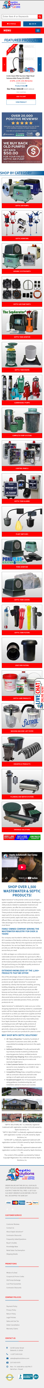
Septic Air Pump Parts (22, 304)
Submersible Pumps (22, 403)
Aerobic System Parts (22, 271)
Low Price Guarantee (13, 1284)
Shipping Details (12, 1254)
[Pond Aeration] (22, 552)
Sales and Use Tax (12, 1321)
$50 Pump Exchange (13, 1280)
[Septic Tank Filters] (22, 617)
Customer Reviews (12, 1224)
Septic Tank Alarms (22, 501)
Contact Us (10, 1228)
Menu (7, 30)
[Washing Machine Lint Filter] (22, 716)
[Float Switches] (22, 519)
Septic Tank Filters (22, 633)
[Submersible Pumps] (22, 387)
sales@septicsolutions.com (19, 1358)
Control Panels (22, 468)
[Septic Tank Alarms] (22, 486)
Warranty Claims (12, 1329)
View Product (21, 100)
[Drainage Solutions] (22, 814)
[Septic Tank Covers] (22, 584)
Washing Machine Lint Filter (22, 731)
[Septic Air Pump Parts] (22, 289)
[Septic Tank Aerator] (22, 322)
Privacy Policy (11, 1310)
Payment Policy (11, 1306)
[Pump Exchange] (22, 151)
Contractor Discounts (13, 1235)
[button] (39, 694)
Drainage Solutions (22, 829)
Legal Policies (11, 1317)
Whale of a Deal (11, 1273)
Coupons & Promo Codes (15, 1276)
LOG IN (33, 24)
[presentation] (4, 64)
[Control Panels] (22, 453)
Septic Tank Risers (22, 370)
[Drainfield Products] (22, 749)
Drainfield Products (22, 764)
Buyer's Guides (11, 1243)
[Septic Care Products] (22, 683)
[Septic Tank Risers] (22, 354)
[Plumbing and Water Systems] (22, 781)
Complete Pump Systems (22, 435)
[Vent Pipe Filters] (22, 650)
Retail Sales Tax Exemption (15, 1250)
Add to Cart (21, 94)
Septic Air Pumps (22, 205)
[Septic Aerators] (22, 223)
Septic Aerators (22, 238)
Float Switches (22, 534)
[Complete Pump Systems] (22, 420)
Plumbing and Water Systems (22, 797)
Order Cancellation (13, 1325)
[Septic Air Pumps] (22, 190)
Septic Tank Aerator (22, 337)
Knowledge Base (12, 1246)
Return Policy (11, 1314)
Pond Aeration (22, 567)
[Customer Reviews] (22, 124)
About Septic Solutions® (14, 1232)
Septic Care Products (22, 698)
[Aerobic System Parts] (22, 256)
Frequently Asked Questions (16, 1239)
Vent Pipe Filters (22, 665)
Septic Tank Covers (22, 600)
